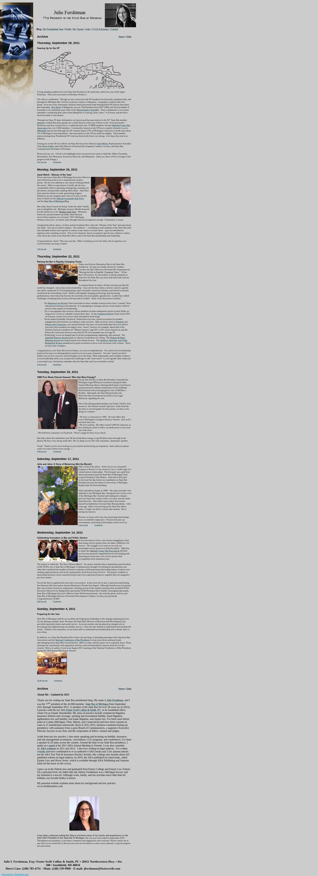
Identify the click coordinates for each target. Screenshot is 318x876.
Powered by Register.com (15, 874)
